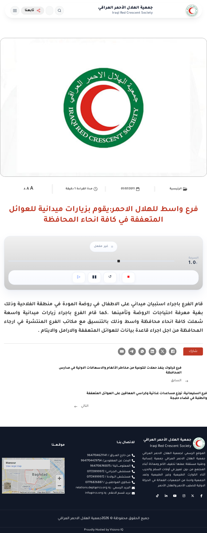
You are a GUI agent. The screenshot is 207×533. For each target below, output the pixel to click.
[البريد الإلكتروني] (121, 351)
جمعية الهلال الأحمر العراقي (125, 8)
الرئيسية (176, 188)
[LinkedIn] (152, 351)
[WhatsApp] (142, 351)
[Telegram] (132, 351)
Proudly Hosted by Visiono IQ (103, 529)
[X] (162, 351)
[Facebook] (172, 351)
